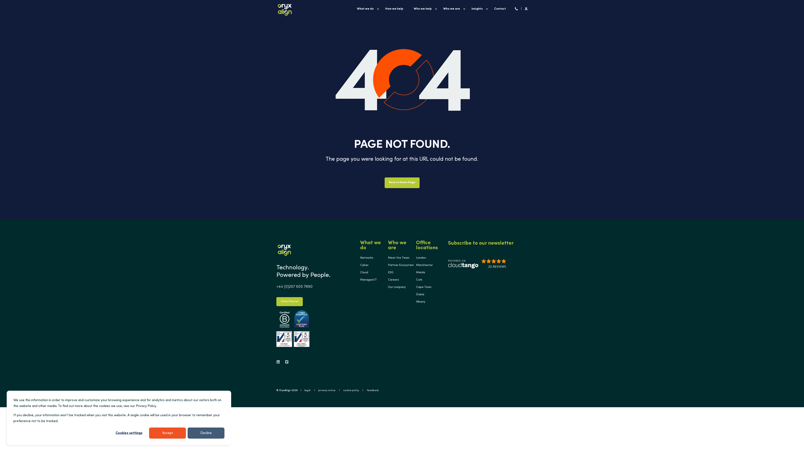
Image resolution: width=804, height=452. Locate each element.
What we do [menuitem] (365, 9)
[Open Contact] (516, 9)
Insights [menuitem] (477, 9)
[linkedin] (279, 362)
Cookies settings (129, 433)
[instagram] (285, 362)
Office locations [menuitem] (427, 246)
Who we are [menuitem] (451, 9)
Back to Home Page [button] (402, 182)
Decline (206, 433)
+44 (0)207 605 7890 (294, 287)
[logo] (284, 249)
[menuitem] (378, 9)
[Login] (526, 9)
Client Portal (289, 301)
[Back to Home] (284, 9)
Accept (167, 433)
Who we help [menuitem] (423, 9)
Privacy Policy (146, 406)
